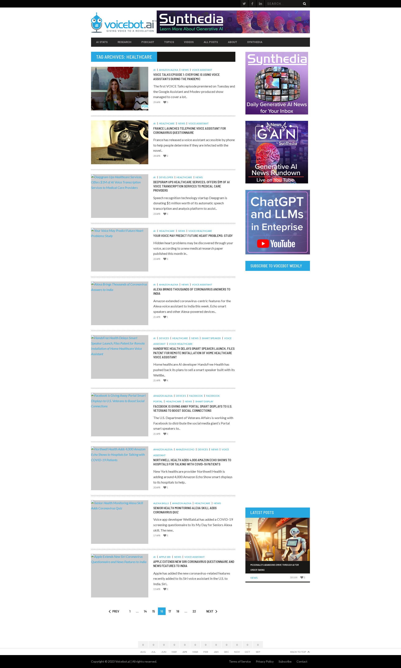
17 (170, 611)
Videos (189, 42)
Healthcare (167, 123)
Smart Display (204, 401)
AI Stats (102, 42)
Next (209, 611)
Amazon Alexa (168, 69)
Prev (115, 611)
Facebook (196, 395)
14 (145, 611)
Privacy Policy (265, 661)
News (185, 69)
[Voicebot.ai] (124, 22)
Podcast (147, 42)
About (232, 42)
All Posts (211, 42)
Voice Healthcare (200, 230)
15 (153, 611)
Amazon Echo (185, 449)
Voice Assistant (202, 69)
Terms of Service (240, 661)
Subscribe (285, 661)
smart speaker (211, 338)
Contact (302, 661)
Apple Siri (165, 556)
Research (124, 42)
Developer (166, 177)
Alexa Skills (161, 503)
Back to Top (298, 651)
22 (194, 611)
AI (154, 69)
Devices (164, 338)
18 (177, 611)
